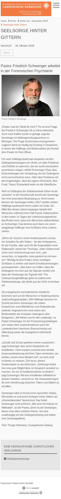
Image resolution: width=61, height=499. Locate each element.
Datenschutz (19, 483)
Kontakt (29, 483)
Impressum (6, 483)
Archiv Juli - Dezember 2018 (33, 21)
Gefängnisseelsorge (18, 458)
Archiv (13, 21)
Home (4, 21)
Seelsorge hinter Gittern (14, 24)
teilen (7, 53)
